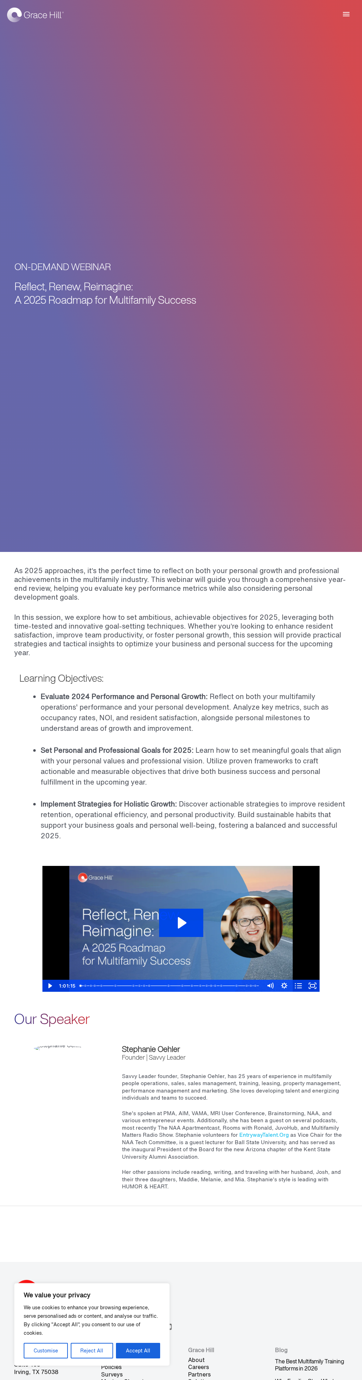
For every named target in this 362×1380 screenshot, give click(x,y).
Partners (199, 1374)
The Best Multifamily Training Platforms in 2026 (309, 1365)
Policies (111, 1367)
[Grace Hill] (35, 14)
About (196, 1360)
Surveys (112, 1374)
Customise (46, 1350)
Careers (198, 1367)
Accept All (138, 1350)
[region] (92, 1324)
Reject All (91, 1350)
